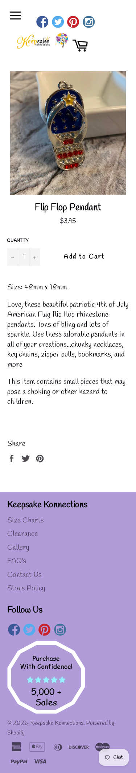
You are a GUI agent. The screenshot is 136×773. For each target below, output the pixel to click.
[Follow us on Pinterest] (73, 23)
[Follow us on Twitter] (58, 23)
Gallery (18, 548)
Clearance (22, 534)
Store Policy (26, 588)
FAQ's (16, 561)
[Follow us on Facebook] (42, 23)
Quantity (18, 241)
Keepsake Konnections (56, 723)
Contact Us (24, 575)
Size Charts (25, 520)
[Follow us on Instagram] (88, 23)
